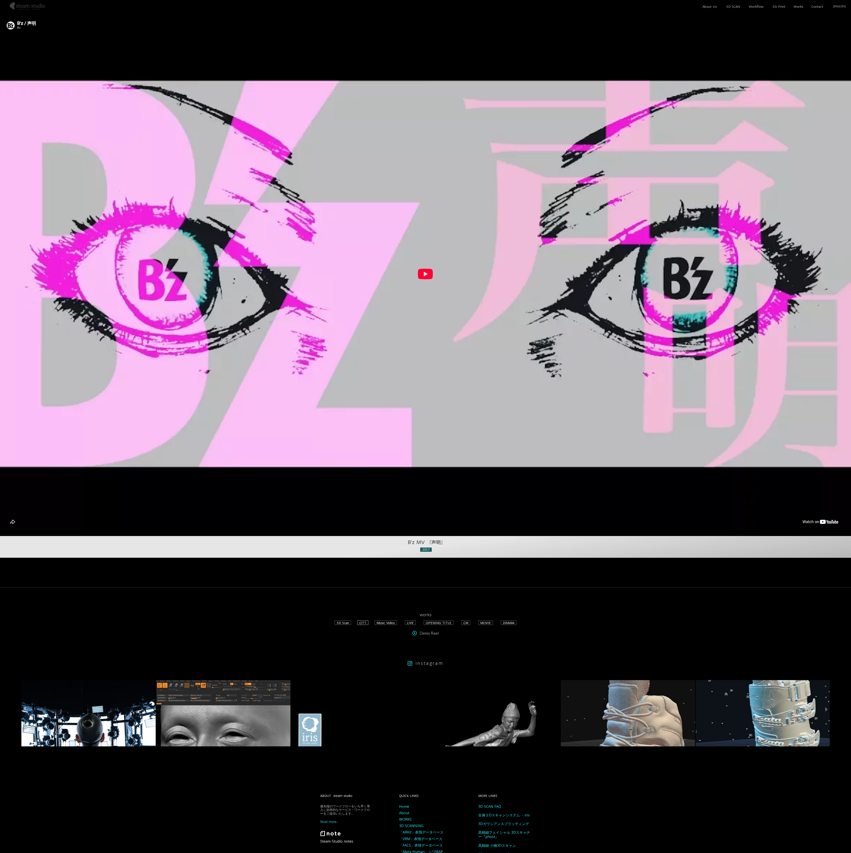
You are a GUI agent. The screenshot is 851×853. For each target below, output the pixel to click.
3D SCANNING (411, 826)
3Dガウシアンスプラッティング (503, 824)
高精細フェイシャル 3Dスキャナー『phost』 (504, 834)
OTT (362, 622)
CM (465, 622)
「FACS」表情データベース (421, 845)
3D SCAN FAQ (489, 806)
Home (404, 806)
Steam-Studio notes (336, 841)
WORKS (405, 819)
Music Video (386, 622)
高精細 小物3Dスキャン (497, 845)
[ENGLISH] (839, 6)
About (404, 813)
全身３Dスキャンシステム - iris (504, 815)
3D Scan (343, 622)
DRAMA (508, 622)
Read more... (329, 822)
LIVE (410, 622)
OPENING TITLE (438, 622)
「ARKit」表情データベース (421, 832)
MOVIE (485, 622)
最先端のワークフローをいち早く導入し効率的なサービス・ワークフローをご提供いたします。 (345, 810)
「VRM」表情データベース (420, 839)
